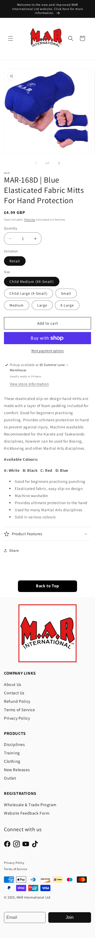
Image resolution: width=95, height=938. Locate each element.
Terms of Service (19, 710)
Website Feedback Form (27, 813)
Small (66, 293)
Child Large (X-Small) (29, 293)
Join (70, 917)
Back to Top (47, 586)
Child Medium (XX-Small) (32, 281)
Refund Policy (17, 701)
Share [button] (14, 550)
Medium (17, 305)
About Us (12, 684)
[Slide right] (59, 163)
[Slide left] (36, 163)
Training (12, 753)
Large (42, 305)
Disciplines (14, 744)
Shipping (29, 219)
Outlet (10, 778)
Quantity (10, 228)
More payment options (47, 351)
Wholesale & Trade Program (30, 804)
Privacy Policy (17, 718)
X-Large (67, 305)
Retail (15, 261)
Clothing (12, 761)
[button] (10, 38)
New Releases (17, 770)
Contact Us (14, 693)
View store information (29, 384)
